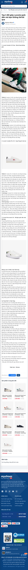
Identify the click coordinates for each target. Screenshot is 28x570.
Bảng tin (5, 9)
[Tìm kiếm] (25, 6)
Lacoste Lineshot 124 (13, 55)
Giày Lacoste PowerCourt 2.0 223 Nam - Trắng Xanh (20, 396)
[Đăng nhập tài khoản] (22, 2)
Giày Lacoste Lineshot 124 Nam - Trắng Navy (7, 396)
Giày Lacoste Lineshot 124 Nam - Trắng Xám (7, 432)
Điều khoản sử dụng (5, 503)
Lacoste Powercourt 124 (19, 226)
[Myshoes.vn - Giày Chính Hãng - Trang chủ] (8, 2)
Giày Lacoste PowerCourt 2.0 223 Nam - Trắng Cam (7, 414)
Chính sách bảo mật (5, 501)
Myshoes (18, 362)
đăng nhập (9, 462)
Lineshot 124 (9, 130)
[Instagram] (6, 491)
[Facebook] (2, 491)
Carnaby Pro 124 (9, 173)
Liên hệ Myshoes (18, 499)
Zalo (18, 375)
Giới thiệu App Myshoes (20, 501)
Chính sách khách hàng (6, 505)
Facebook (13, 375)
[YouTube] (13, 491)
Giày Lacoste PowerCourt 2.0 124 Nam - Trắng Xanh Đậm (20, 414)
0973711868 (21, 514)
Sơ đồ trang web (18, 505)
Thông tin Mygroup (19, 503)
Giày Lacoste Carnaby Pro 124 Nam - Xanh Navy (20, 432)
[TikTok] (9, 491)
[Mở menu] (2, 2)
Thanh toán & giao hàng (6, 499)
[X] (16, 491)
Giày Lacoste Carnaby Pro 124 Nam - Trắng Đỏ (7, 450)
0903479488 (21, 516)
